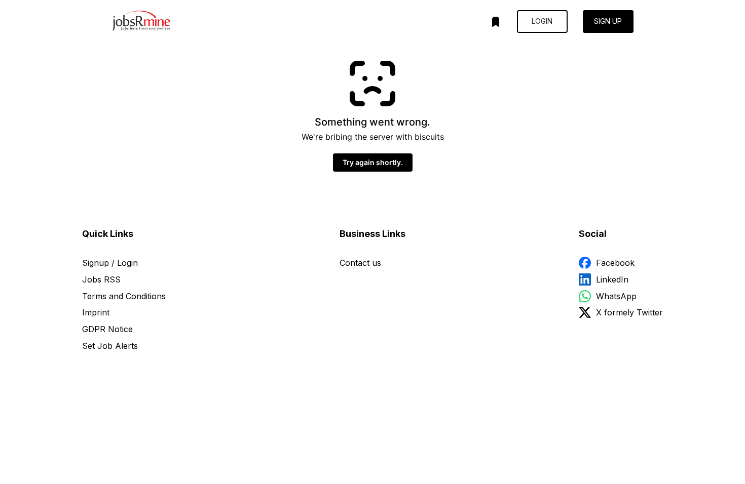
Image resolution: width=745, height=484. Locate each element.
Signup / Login (110, 263)
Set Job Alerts (110, 346)
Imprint (95, 312)
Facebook (615, 263)
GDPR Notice (107, 329)
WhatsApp (616, 296)
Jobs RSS (101, 279)
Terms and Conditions (124, 296)
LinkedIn (612, 279)
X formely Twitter (629, 312)
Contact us (360, 263)
